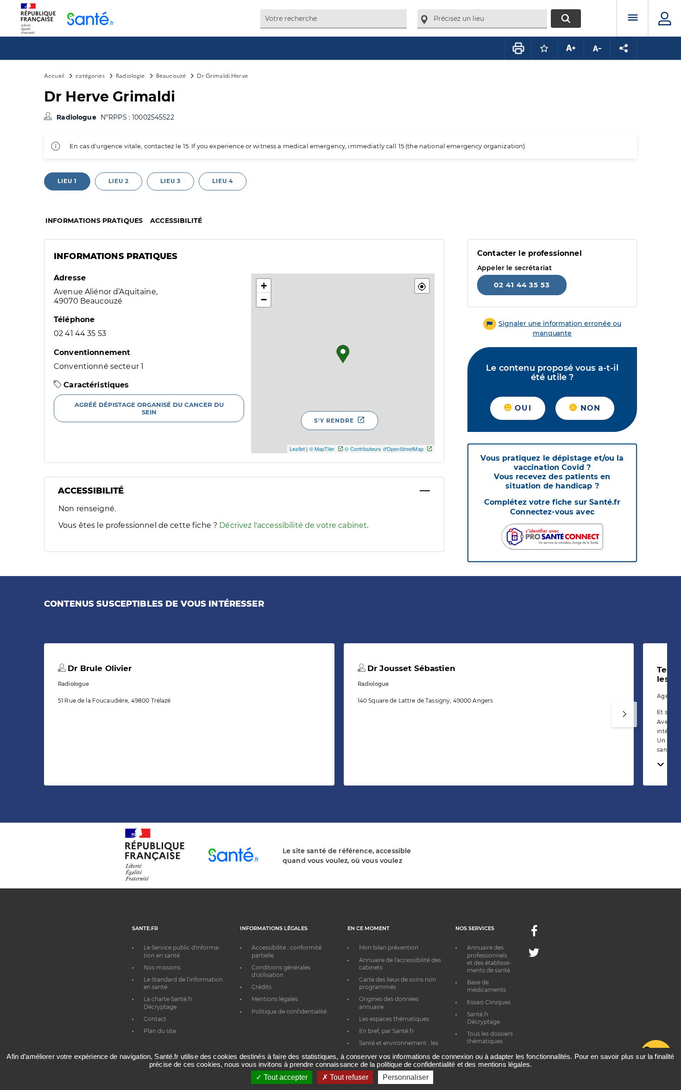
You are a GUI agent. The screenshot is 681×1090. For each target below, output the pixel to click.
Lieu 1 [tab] (67, 180)
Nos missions (162, 967)
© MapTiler (321, 448)
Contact (155, 1018)
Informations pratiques (94, 220)
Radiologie (130, 75)
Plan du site (160, 1030)
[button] (422, 286)
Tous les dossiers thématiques (490, 1037)
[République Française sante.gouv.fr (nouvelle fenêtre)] (154, 879)
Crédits (261, 986)
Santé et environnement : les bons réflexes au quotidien (398, 1046)
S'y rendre (334, 420)
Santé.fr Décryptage (483, 1018)
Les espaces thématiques (394, 1018)
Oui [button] (521, 408)
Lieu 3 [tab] (170, 180)
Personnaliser (406, 1077)
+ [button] (264, 286)
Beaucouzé (171, 75)
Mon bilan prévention (388, 947)
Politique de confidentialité (289, 1011)
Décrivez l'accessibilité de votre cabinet (293, 525)
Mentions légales (275, 998)
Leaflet (297, 448)
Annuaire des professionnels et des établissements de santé (489, 959)
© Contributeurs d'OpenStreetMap (384, 448)
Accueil (54, 75)
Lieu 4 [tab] (222, 180)
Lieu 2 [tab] (118, 180)
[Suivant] (624, 714)
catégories (90, 75)
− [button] (264, 299)
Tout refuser (348, 1077)
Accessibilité (176, 220)
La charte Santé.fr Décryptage (168, 1002)
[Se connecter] (665, 18)
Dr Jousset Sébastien (410, 668)
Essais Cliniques (489, 1002)
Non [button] (588, 408)
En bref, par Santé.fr (386, 1030)
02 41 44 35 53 (522, 284)
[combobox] (333, 18)
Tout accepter (285, 1077)
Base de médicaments (486, 986)
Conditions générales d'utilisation (281, 971)
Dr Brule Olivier (98, 668)
